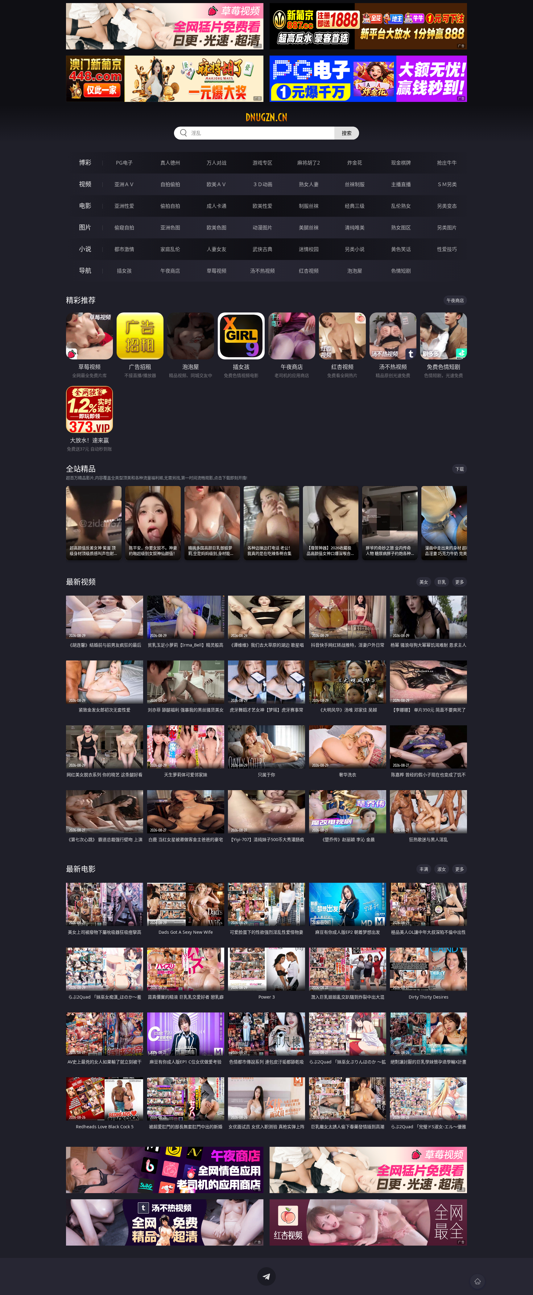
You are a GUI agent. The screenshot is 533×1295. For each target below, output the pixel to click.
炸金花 (354, 162)
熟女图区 (401, 227)
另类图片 (447, 227)
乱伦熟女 (401, 206)
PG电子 (124, 162)
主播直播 (401, 184)
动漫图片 (262, 227)
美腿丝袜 (309, 227)
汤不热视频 (262, 270)
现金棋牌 (401, 162)
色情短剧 (401, 270)
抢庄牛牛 (447, 162)
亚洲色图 (170, 227)
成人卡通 (216, 206)
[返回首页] (477, 1281)
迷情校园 (309, 249)
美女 (423, 582)
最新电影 (81, 869)
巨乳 (441, 582)
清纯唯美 (355, 227)
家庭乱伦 (170, 249)
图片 (85, 227)
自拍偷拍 (170, 184)
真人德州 (170, 162)
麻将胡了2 (308, 162)
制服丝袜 (309, 206)
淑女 (441, 869)
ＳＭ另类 (447, 184)
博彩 (85, 162)
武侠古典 (262, 249)
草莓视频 (216, 270)
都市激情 (124, 249)
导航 (85, 270)
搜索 (347, 133)
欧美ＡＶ (216, 184)
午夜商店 (170, 270)
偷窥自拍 (124, 227)
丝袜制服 (355, 184)
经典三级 (355, 206)
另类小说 (355, 249)
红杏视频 (309, 270)
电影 (85, 206)
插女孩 (124, 270)
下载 (459, 469)
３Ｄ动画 (262, 184)
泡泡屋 (354, 270)
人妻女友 (216, 249)
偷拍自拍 (170, 206)
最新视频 (81, 581)
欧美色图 (216, 227)
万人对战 (216, 162)
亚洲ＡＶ (124, 184)
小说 (85, 249)
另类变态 (447, 206)
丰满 (423, 869)
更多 (459, 582)
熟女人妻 (309, 184)
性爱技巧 (447, 249)
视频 (85, 184)
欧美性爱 (262, 206)
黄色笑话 (401, 249)
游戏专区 (262, 162)
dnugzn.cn (266, 117)
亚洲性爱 (124, 206)
